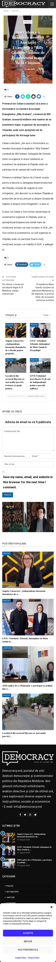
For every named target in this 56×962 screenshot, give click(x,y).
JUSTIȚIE (7, 648)
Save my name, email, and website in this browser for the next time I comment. (28, 482)
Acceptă (28, 933)
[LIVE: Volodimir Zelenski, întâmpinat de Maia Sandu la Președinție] (40, 330)
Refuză (28, 941)
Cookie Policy (20, 958)
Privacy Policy (33, 958)
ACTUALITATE (13, 892)
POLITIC (27, 22)
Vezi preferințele (28, 949)
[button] (51, 907)
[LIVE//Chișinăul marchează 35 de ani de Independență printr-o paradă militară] (40, 365)
